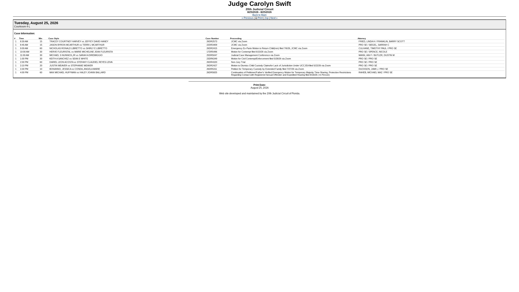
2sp (267, 18)
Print (260, 18)
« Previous (247, 18)
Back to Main (259, 15)
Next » (274, 18)
